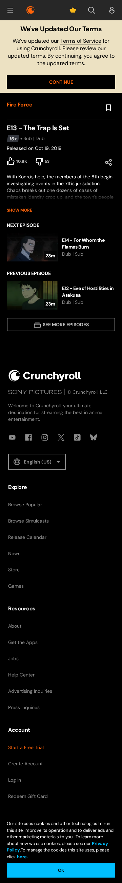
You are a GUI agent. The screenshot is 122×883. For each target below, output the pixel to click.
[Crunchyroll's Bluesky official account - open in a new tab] (93, 437)
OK (61, 870)
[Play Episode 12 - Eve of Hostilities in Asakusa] (61, 295)
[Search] (91, 10)
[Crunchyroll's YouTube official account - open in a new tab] (12, 437)
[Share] (108, 162)
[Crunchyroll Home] (44, 375)
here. (22, 857)
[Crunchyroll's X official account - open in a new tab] (61, 437)
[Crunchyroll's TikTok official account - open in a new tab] (77, 437)
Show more (19, 210)
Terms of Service (80, 40)
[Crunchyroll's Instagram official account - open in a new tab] (45, 437)
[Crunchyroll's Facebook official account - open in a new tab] (28, 437)
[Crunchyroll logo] (30, 10)
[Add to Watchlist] (108, 108)
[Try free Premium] (72, 10)
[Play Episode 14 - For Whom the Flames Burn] (61, 247)
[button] (10, 10)
